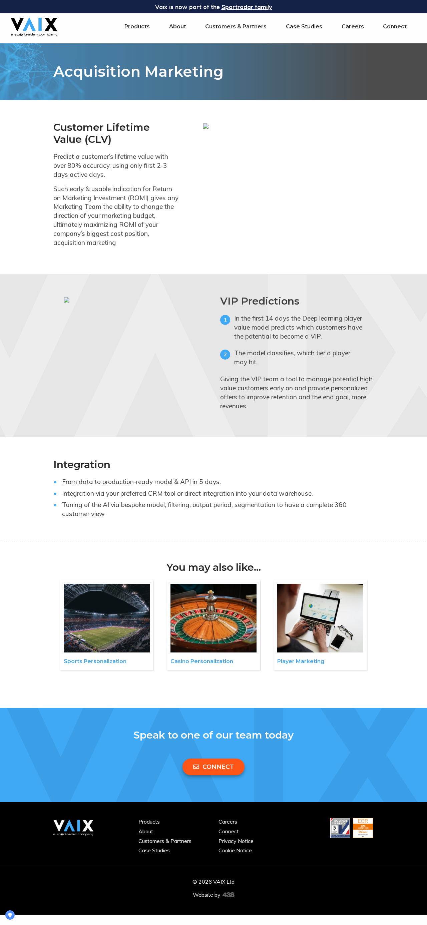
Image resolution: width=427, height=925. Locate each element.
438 (229, 895)
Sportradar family (247, 6)
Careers (353, 26)
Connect (395, 26)
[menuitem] (137, 26)
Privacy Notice (236, 841)
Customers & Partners (236, 26)
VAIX (34, 26)
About (177, 26)
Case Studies (304, 26)
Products (137, 26)
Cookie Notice (235, 850)
